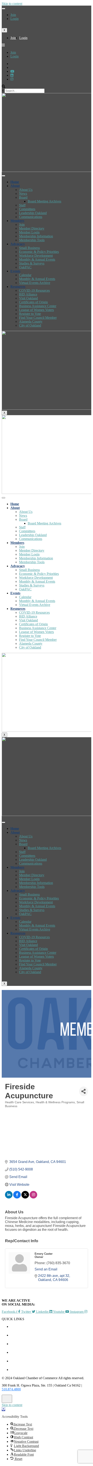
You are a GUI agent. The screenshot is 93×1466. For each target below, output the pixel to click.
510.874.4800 (11, 1389)
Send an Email (46, 1269)
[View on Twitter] (25, 1197)
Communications (30, 217)
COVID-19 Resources (34, 290)
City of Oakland (30, 325)
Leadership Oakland (33, 213)
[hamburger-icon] (3, 8)
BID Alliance (28, 294)
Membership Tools (32, 240)
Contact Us (51, 1370)
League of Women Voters (36, 310)
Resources (17, 286)
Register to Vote (30, 314)
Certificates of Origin (33, 302)
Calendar (25, 275)
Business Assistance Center (37, 306)
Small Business (29, 248)
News (23, 193)
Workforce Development (36, 255)
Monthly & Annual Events (37, 259)
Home (14, 182)
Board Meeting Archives (44, 201)
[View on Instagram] (33, 1197)
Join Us (50, 1361)
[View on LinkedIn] (9, 1197)
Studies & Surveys (31, 263)
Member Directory (31, 228)
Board (23, 197)
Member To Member (51, 1335)
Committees (27, 209)
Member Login (29, 232)
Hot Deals (50, 1344)
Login (14, 18)
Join (13, 15)
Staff (22, 205)
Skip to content (12, 3)
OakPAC (25, 267)
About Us (25, 189)
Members (17, 221)
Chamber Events (50, 1326)
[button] (3, 1409)
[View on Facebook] (17, 1197)
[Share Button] (83, 1091)
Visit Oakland (28, 298)
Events (15, 271)
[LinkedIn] (12, 71)
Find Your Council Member (38, 317)
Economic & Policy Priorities (39, 252)
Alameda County (30, 321)
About (15, 186)
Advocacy (17, 244)
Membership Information (36, 236)
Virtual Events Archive (34, 283)
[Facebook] (11, 79)
